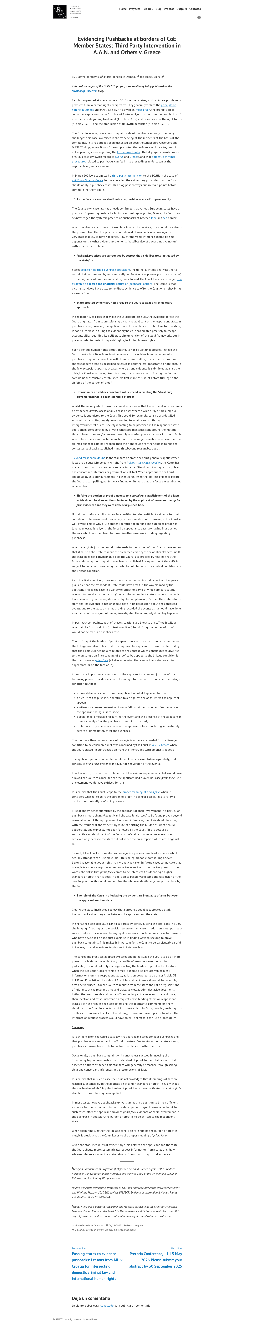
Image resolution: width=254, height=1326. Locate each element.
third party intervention (127, 175)
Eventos (169, 9)
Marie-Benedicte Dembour (89, 1225)
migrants (118, 1229)
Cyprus (119, 157)
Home (123, 9)
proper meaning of (141, 792)
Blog (159, 9)
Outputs (182, 9)
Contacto (195, 9)
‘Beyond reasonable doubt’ (88, 458)
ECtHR (89, 1229)
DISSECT (79, 1229)
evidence (99, 1229)
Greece (134, 157)
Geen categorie (134, 1225)
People (147, 9)
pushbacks (130, 1229)
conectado (107, 1305)
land (154, 218)
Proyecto (134, 9)
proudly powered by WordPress (80, 1319)
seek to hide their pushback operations (105, 270)
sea (165, 218)
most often (143, 110)
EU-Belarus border (128, 152)
